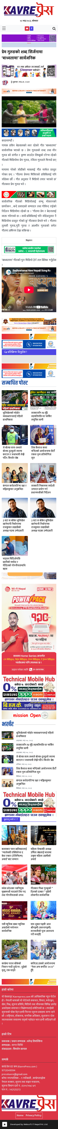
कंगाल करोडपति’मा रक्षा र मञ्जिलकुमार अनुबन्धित (14, 487)
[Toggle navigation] (54, 28)
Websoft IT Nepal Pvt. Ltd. (36, 1124)
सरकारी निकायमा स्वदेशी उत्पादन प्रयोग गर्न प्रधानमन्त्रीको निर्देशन (43, 489)
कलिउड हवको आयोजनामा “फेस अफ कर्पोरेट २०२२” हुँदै (43, 967)
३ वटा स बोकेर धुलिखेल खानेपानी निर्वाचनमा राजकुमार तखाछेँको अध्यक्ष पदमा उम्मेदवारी (14, 525)
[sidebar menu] (4, 28)
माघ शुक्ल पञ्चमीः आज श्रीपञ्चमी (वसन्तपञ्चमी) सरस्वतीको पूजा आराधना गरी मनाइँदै (42, 929)
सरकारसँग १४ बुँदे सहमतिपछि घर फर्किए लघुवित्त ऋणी (41, 416)
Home (20, 1115)
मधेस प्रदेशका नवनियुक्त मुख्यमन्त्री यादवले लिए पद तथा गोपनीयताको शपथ (14, 891)
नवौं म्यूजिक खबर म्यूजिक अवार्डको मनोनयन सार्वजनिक (13, 927)
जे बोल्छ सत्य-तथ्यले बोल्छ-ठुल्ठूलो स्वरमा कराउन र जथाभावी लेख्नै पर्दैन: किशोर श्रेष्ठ (13, 453)
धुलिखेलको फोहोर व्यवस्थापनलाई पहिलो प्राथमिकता (13, 416)
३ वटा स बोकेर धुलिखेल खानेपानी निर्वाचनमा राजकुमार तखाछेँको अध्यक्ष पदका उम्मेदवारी (42, 525)
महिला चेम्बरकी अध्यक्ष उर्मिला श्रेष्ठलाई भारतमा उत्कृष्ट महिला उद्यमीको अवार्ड (41, 854)
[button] (27, 28)
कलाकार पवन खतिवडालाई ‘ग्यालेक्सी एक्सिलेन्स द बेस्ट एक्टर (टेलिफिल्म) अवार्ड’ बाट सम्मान (14, 854)
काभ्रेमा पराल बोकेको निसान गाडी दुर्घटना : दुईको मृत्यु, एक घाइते (14, 967)
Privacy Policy (33, 1115)
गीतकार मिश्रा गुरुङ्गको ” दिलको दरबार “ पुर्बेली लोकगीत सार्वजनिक (42, 891)
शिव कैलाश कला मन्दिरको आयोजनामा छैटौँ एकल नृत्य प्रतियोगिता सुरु (43, 453)
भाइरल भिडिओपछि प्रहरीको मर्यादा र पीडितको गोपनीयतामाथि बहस (14, 564)
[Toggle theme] (4, 1124)
